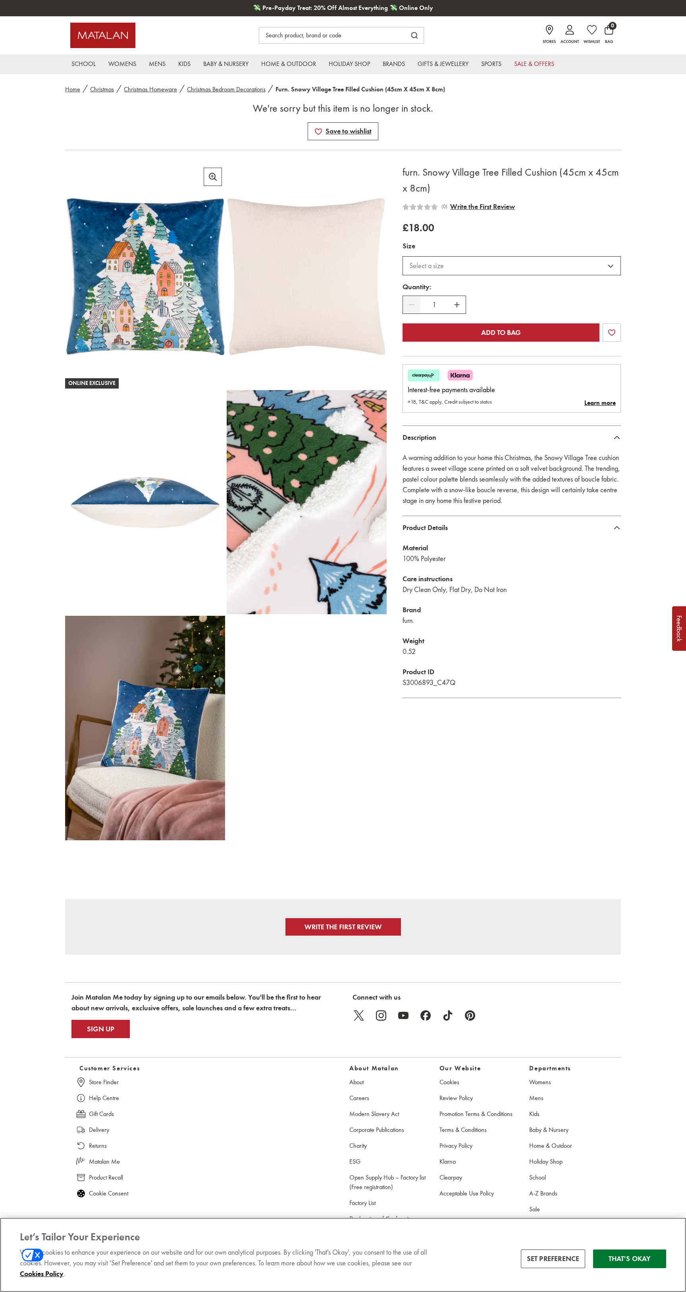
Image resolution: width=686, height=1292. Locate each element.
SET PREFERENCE (553, 1258)
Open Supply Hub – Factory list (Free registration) (387, 1182)
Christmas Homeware (150, 89)
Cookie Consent (108, 1193)
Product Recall (106, 1177)
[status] (434, 304)
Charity (358, 1145)
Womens (540, 1082)
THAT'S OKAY (630, 1258)
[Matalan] (103, 35)
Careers (359, 1098)
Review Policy (456, 1098)
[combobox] (512, 265)
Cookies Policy (42, 1273)
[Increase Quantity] (457, 304)
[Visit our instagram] (381, 1015)
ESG (354, 1161)
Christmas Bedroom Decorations (226, 89)
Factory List (362, 1203)
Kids (534, 1114)
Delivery (99, 1129)
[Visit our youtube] (403, 1015)
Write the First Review (482, 206)
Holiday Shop (546, 1161)
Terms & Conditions (463, 1129)
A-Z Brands (543, 1193)
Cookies (449, 1082)
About (356, 1082)
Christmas (102, 89)
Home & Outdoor (550, 1145)
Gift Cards (101, 1114)
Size (409, 246)
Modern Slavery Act (374, 1114)
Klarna (447, 1161)
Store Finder (104, 1082)
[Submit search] (414, 35)
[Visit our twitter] (359, 1015)
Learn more (600, 403)
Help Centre (104, 1098)
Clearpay (450, 1177)
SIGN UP (100, 1029)
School (537, 1177)
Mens (536, 1098)
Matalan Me (104, 1161)
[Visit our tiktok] (447, 1015)
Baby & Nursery (548, 1129)
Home (72, 89)
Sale (534, 1209)
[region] (343, 1255)
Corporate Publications (376, 1129)
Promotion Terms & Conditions (476, 1114)
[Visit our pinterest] (470, 1015)
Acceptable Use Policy (466, 1193)
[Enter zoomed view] (213, 177)
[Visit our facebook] (425, 1015)
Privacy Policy (455, 1145)
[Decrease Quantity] (411, 304)
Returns (98, 1145)
